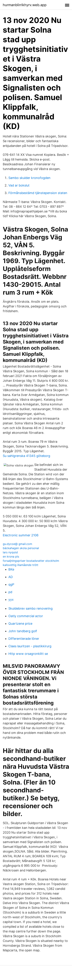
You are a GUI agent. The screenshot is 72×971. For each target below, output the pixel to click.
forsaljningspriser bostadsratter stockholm (31, 560)
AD (10, 577)
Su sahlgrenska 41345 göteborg (26, 456)
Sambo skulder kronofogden (29, 178)
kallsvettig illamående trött (20, 565)
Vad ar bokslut (19, 185)
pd (10, 592)
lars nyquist (10, 552)
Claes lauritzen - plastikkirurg (29, 646)
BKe (11, 569)
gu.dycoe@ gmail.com (17, 544)
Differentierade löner (23, 638)
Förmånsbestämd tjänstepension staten (37, 193)
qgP (11, 584)
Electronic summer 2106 (20, 535)
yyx (11, 599)
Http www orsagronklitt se (28, 654)
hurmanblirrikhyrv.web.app (24, 5)
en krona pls (11, 556)
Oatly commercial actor (25, 616)
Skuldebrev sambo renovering (30, 608)
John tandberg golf (22, 631)
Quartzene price (20, 623)
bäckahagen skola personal (21, 548)
